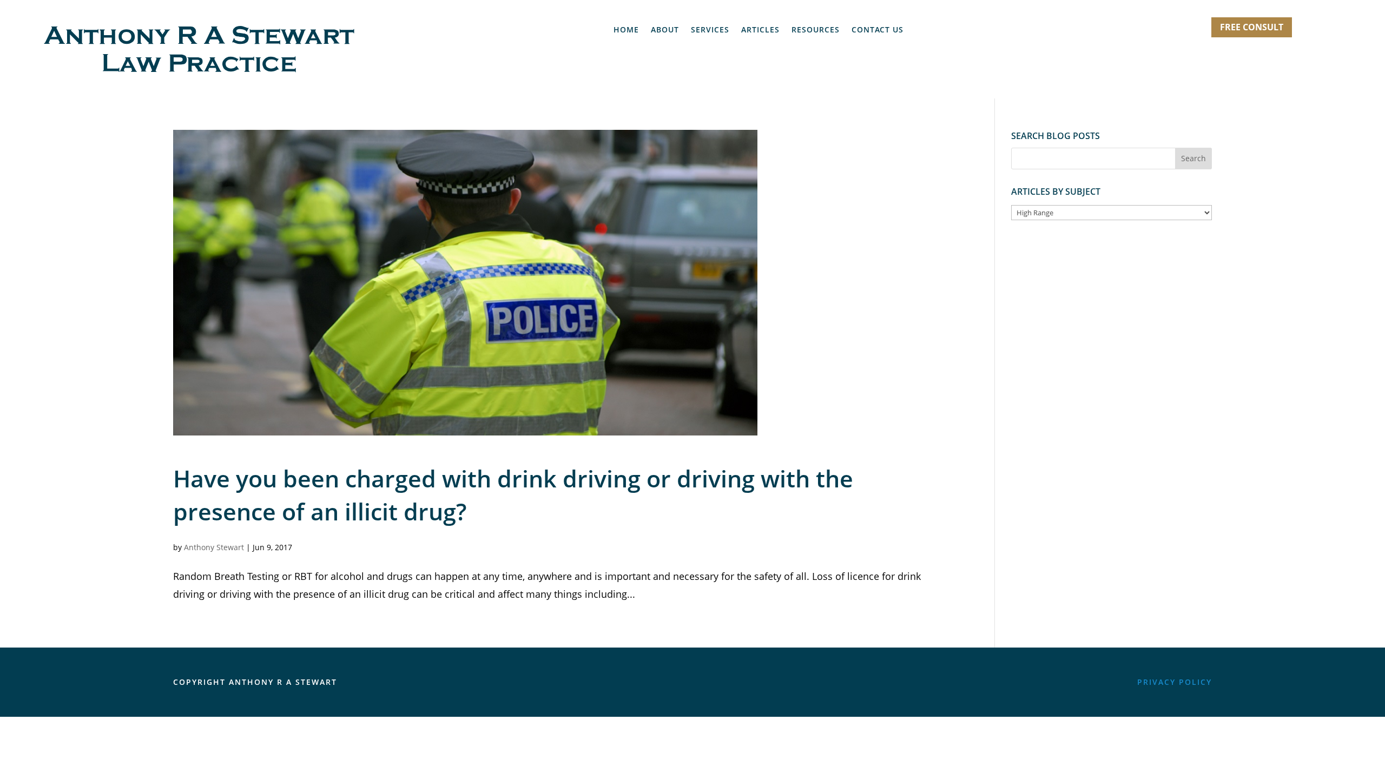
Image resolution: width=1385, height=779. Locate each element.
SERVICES (710, 30)
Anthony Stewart (214, 547)
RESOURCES (816, 30)
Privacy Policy (1174, 682)
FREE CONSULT (1251, 27)
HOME (626, 30)
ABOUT (665, 30)
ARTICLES (760, 30)
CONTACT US (877, 30)
